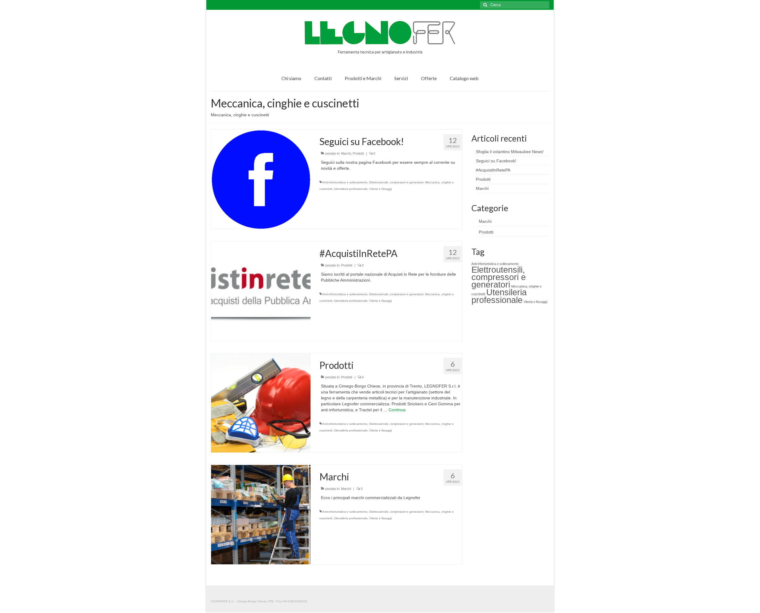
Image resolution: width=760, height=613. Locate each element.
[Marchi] (261, 514)
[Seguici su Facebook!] (261, 179)
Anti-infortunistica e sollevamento (345, 182)
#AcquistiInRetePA (493, 170)
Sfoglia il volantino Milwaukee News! (510, 151)
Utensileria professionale (351, 188)
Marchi (346, 153)
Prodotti (358, 153)
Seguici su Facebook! (496, 160)
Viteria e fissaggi (380, 188)
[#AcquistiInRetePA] (261, 290)
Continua (397, 409)
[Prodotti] (261, 402)
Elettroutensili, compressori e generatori (396, 182)
